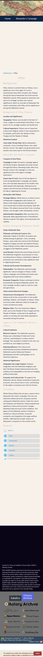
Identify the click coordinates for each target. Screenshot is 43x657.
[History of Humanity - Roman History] (12, 627)
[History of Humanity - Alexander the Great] (31, 621)
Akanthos (12, 450)
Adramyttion (13, 441)
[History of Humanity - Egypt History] (12, 616)
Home (8, 19)
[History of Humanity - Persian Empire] (31, 616)
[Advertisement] (21, 48)
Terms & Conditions (15, 565)
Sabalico (15, 598)
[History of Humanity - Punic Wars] (31, 627)
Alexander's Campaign (26, 19)
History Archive (27, 596)
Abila (10, 436)
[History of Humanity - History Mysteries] (12, 610)
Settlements (7, 73)
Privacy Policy (26, 565)
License (10, 567)
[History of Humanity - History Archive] (21, 604)
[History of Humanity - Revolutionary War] (31, 632)
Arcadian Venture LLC (24, 640)
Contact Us (5, 565)
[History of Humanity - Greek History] (12, 621)
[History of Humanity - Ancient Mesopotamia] (31, 610)
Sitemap (4, 567)
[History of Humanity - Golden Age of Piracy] (12, 632)
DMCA (34, 565)
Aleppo (11, 455)
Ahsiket (11, 445)
